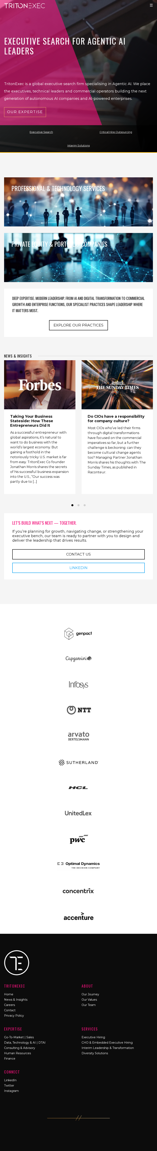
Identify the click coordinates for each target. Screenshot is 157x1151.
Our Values (89, 999)
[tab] (72, 505)
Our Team (89, 1005)
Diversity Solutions (95, 1053)
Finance (9, 1058)
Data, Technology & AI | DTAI (25, 1042)
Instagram (11, 1091)
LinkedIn (78, 568)
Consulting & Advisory (19, 1048)
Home (8, 994)
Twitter (9, 1085)
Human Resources (17, 1053)
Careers (9, 1005)
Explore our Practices (78, 325)
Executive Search (41, 132)
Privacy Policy (14, 1015)
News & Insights (18, 356)
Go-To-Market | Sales (19, 1037)
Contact (10, 1010)
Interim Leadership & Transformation (108, 1048)
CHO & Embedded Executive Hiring (107, 1042)
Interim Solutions (78, 145)
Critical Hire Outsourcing (116, 132)
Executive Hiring (93, 1037)
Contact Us (78, 554)
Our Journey (90, 994)
